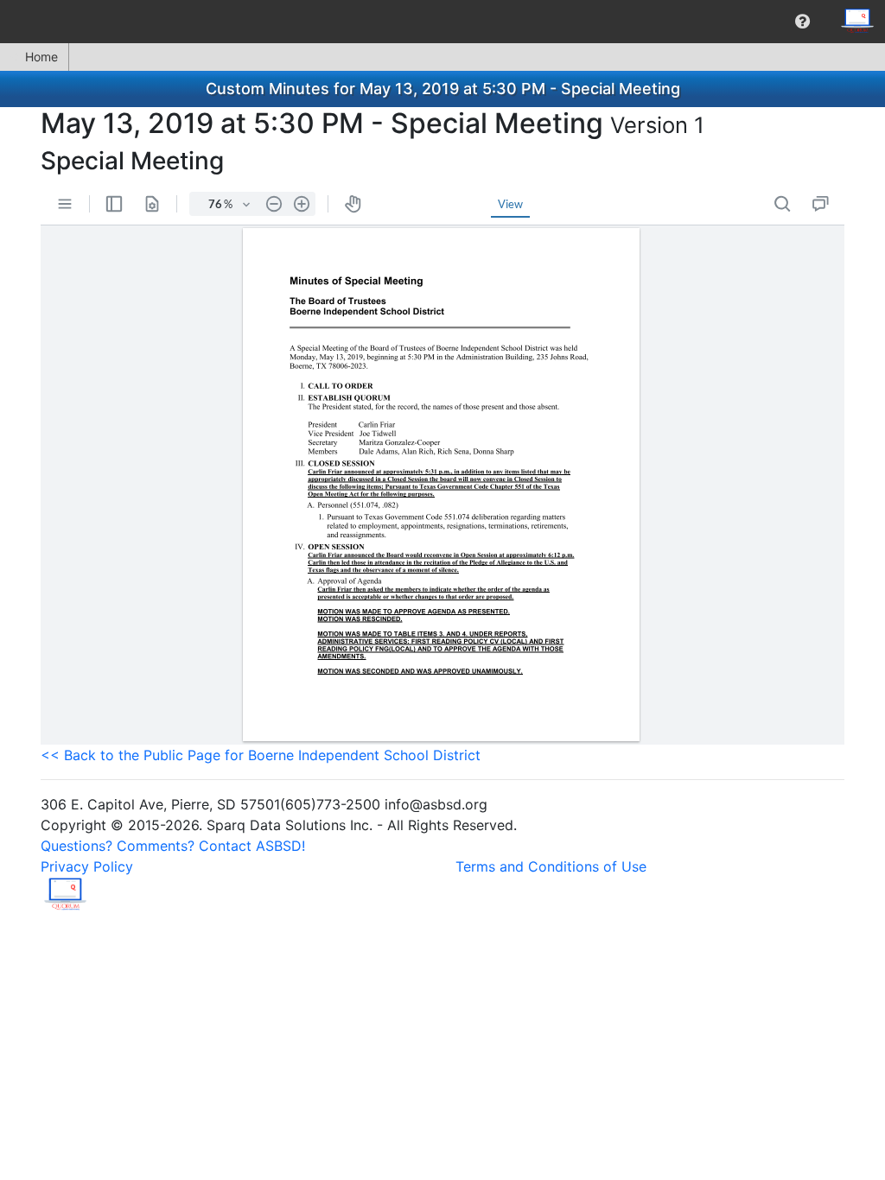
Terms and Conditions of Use (550, 866)
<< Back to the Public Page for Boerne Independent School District (261, 755)
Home (41, 56)
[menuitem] (802, 21)
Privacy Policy (87, 866)
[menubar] (442, 21)
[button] (802, 21)
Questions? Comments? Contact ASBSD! (173, 845)
